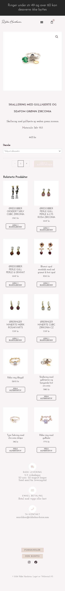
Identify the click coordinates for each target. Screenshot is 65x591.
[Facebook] (35, 562)
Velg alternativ (15, 389)
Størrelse (6, 145)
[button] (41, 22)
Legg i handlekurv (44, 164)
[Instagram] (29, 562)
